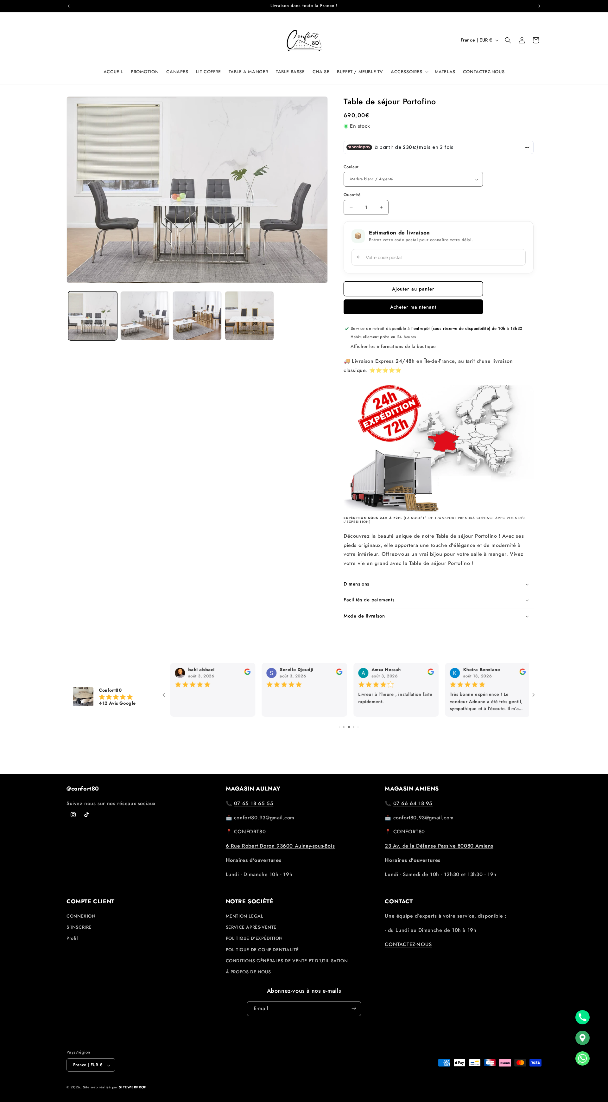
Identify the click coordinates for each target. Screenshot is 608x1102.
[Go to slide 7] (344, 720)
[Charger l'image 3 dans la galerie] (197, 315)
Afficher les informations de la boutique (393, 346)
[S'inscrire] (354, 1008)
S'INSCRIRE (79, 927)
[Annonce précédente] (69, 6)
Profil (72, 938)
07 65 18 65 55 (253, 803)
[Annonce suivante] (539, 6)
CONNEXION (80, 916)
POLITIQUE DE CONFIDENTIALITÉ (262, 949)
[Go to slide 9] (354, 720)
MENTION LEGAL (244, 916)
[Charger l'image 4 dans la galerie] (249, 315)
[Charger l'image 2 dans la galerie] (144, 315)
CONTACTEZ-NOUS (408, 944)
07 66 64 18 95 (413, 803)
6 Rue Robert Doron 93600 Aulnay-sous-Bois (280, 845)
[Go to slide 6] (339, 720)
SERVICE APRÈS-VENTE (251, 927)
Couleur (351, 167)
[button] (409, 71)
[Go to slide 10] (358, 720)
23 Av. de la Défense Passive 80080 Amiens (439, 845)
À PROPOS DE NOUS (248, 972)
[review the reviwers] (521, 673)
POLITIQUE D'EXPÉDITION (254, 938)
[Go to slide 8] (349, 721)
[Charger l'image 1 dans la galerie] (92, 315)
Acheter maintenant (413, 307)
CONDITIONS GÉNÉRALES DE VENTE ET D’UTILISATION (287, 961)
